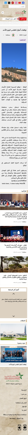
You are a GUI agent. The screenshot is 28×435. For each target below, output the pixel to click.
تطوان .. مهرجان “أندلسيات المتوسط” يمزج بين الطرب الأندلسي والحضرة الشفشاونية (15, 247)
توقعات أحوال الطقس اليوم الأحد (17, 364)
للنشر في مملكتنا (21, 403)
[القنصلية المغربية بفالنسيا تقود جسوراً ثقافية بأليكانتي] (14, 347)
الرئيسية (23, 390)
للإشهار (24, 406)
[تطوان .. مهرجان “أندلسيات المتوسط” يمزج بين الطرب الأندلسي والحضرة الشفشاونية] (14, 227)
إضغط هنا (12, 418)
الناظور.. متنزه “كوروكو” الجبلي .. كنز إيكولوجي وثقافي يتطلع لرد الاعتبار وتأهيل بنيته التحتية (14, 277)
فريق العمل (23, 398)
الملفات (22, 320)
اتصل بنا (24, 410)
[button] (13, 293)
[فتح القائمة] (3, 12)
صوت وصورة (21, 343)
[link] (10, 19)
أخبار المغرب (22, 40)
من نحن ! (23, 394)
